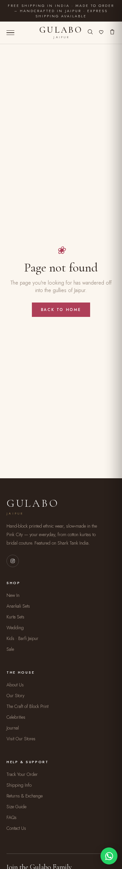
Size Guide (16, 806)
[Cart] (112, 32)
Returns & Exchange (25, 796)
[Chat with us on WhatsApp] (109, 855)
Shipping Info (19, 785)
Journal (13, 728)
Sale (10, 649)
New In (13, 595)
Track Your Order (22, 774)
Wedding (15, 627)
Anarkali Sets (18, 606)
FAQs (12, 817)
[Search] (90, 32)
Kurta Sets (15, 617)
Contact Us (16, 828)
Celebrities (16, 717)
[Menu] (10, 32)
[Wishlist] (101, 32)
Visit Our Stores (21, 738)
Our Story (15, 695)
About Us (15, 684)
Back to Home (61, 309)
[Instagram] (13, 561)
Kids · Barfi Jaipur (22, 638)
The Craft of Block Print (27, 706)
